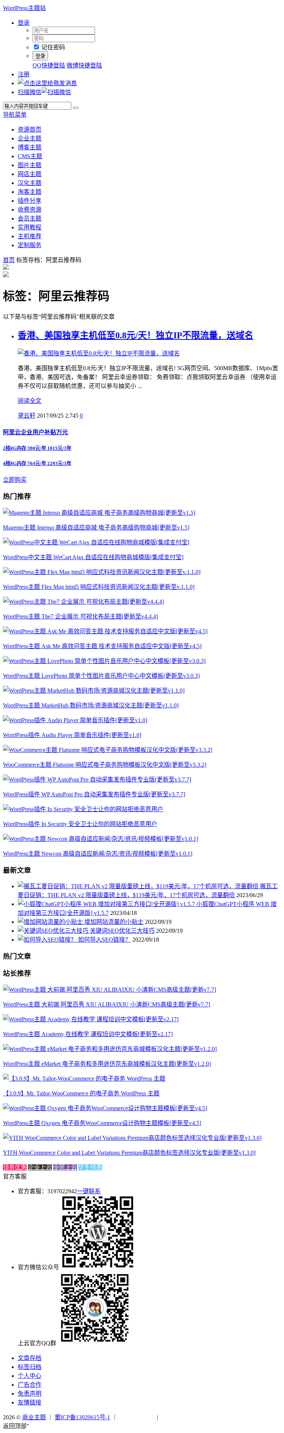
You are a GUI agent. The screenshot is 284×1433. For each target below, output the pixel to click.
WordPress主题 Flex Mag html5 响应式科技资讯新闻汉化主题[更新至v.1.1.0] (99, 587)
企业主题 (29, 138)
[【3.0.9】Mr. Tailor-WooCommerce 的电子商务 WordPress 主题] (84, 1078)
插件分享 (29, 201)
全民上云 (65, 1167)
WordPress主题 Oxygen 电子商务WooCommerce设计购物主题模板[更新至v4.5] (102, 1123)
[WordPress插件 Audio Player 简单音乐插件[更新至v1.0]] (75, 720)
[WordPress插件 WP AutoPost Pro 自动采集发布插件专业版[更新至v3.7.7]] (97, 779)
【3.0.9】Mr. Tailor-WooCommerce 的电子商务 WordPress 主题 (81, 1093)
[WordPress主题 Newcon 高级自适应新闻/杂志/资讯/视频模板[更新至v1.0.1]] (100, 839)
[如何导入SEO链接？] (48, 939)
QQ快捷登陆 (49, 65)
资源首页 (29, 129)
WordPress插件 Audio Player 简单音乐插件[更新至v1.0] (72, 735)
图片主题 (29, 165)
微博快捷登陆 (84, 65)
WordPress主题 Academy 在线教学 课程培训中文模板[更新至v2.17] (88, 1034)
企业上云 (40, 1167)
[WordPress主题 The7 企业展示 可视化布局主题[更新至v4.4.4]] (83, 601)
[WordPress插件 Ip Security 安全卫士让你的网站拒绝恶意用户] (83, 809)
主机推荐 (29, 236)
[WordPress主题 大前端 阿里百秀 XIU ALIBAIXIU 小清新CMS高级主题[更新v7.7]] (109, 989)
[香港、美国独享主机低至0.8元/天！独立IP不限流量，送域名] (99, 353)
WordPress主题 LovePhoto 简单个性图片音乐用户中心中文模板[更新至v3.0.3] (101, 676)
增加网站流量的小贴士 (113, 922)
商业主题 (34, 1417)
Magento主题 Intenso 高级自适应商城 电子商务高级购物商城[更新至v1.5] (96, 527)
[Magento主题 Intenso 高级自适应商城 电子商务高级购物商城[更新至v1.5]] (99, 513)
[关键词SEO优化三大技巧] (54, 931)
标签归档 (29, 1367)
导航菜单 (15, 115)
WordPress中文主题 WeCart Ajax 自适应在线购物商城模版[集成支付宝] (93, 557)
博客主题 (29, 147)
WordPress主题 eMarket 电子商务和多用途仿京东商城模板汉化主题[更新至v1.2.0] (107, 1064)
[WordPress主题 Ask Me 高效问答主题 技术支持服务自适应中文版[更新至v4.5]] (105, 631)
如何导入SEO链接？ (104, 939)
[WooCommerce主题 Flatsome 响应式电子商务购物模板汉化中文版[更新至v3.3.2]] (107, 750)
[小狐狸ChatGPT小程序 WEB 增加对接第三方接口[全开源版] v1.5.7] (107, 904)
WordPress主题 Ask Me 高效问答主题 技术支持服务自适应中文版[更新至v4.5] (102, 646)
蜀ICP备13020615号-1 (82, 1417)
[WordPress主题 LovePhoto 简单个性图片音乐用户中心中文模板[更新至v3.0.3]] (104, 661)
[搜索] (76, 108)
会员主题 (29, 218)
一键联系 (89, 1191)
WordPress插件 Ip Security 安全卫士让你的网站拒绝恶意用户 (80, 824)
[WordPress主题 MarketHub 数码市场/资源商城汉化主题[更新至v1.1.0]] (94, 690)
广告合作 (29, 1384)
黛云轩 (27, 415)
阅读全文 (29, 401)
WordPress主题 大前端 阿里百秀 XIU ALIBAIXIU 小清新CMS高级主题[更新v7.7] (106, 1004)
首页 (9, 260)
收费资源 (29, 209)
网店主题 (29, 174)
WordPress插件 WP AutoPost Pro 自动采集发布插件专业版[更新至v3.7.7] (94, 794)
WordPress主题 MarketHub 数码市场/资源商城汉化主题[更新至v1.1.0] (91, 705)
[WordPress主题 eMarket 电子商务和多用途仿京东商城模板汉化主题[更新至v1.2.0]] (110, 1049)
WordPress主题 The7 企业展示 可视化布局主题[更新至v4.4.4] (80, 616)
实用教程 (29, 227)
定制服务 (29, 245)
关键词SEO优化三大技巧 (122, 931)
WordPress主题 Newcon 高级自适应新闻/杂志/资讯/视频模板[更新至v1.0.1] (97, 853)
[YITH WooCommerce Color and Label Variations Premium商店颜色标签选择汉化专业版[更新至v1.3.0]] (132, 1138)
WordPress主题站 (24, 8)
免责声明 (29, 1393)
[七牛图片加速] (177, 1417)
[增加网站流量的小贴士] (51, 922)
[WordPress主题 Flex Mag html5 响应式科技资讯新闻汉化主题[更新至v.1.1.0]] (101, 572)
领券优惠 (15, 1167)
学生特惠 (90, 1167)
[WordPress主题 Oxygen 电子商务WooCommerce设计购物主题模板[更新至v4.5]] (105, 1108)
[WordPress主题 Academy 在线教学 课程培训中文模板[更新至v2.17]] (91, 1019)
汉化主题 (29, 183)
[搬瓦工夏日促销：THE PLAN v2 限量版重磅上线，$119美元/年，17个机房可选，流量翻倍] (139, 886)
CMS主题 (30, 156)
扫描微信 (29, 92)
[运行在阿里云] (137, 1417)
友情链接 (29, 1402)
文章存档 (29, 1358)
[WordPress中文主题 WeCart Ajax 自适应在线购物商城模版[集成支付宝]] (96, 542)
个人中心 (29, 1376)
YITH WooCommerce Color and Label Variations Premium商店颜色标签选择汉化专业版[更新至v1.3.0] (129, 1153)
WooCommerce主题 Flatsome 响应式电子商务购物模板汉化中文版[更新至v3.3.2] (104, 765)
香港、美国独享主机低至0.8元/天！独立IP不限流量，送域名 (135, 335)
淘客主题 (29, 192)
